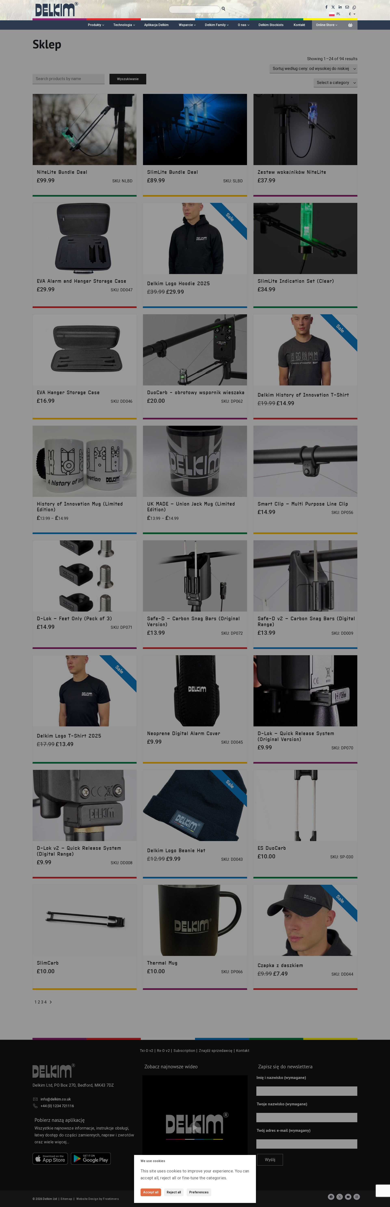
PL (338, 14)
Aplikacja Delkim (156, 25)
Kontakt (299, 25)
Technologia (122, 25)
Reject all (174, 1192)
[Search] (227, 7)
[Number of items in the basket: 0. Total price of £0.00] (350, 25)
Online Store (325, 25)
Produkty (94, 25)
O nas (242, 25)
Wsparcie (186, 25)
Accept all (150, 1192)
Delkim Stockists (271, 25)
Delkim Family (215, 25)
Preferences (199, 1192)
